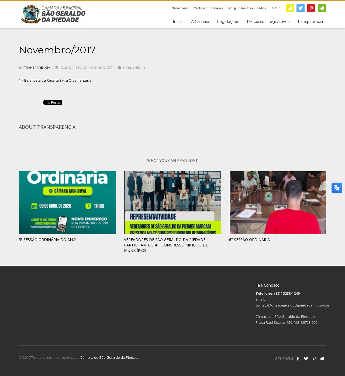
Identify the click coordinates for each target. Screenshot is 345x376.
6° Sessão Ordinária (249, 239)
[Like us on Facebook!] (298, 358)
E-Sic (276, 8)
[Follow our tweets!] (306, 358)
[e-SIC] (290, 8)
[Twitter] (300, 8)
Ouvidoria (179, 8)
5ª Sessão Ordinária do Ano (47, 239)
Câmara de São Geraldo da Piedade (110, 357)
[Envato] (322, 8)
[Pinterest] (311, 8)
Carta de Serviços (208, 8)
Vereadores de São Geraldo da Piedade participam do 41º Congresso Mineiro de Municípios (166, 245)
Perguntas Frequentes (247, 8)
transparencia (37, 67)
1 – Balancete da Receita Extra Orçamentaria (55, 80)
